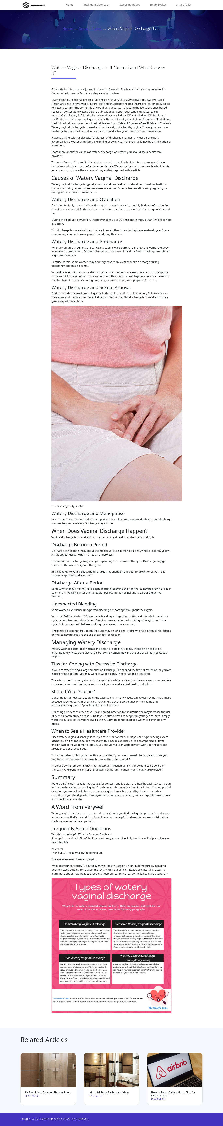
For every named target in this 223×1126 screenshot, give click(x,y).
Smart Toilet (183, 4)
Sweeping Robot (129, 4)
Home (69, 4)
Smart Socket (158, 4)
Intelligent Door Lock (96, 4)
